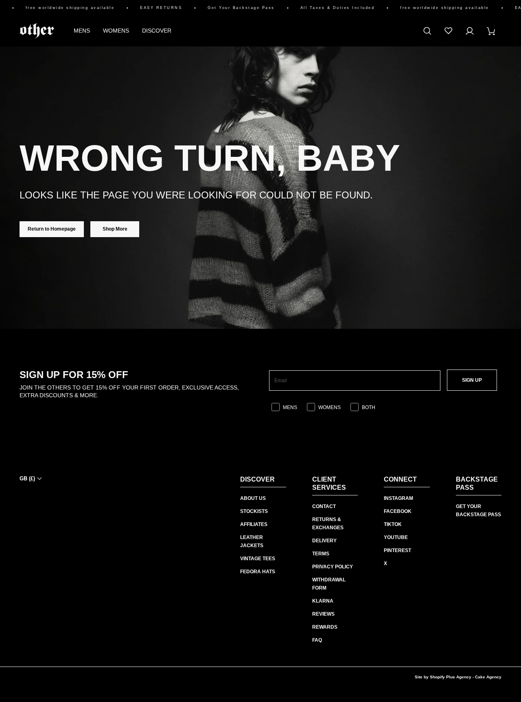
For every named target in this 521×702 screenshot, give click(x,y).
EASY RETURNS (154, 8)
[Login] (469, 30)
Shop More (115, 229)
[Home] (37, 30)
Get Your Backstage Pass (234, 8)
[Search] (427, 30)
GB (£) (27, 478)
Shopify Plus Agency (450, 677)
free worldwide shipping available (63, 8)
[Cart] (490, 30)
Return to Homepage (52, 229)
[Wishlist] (448, 30)
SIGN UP (472, 380)
